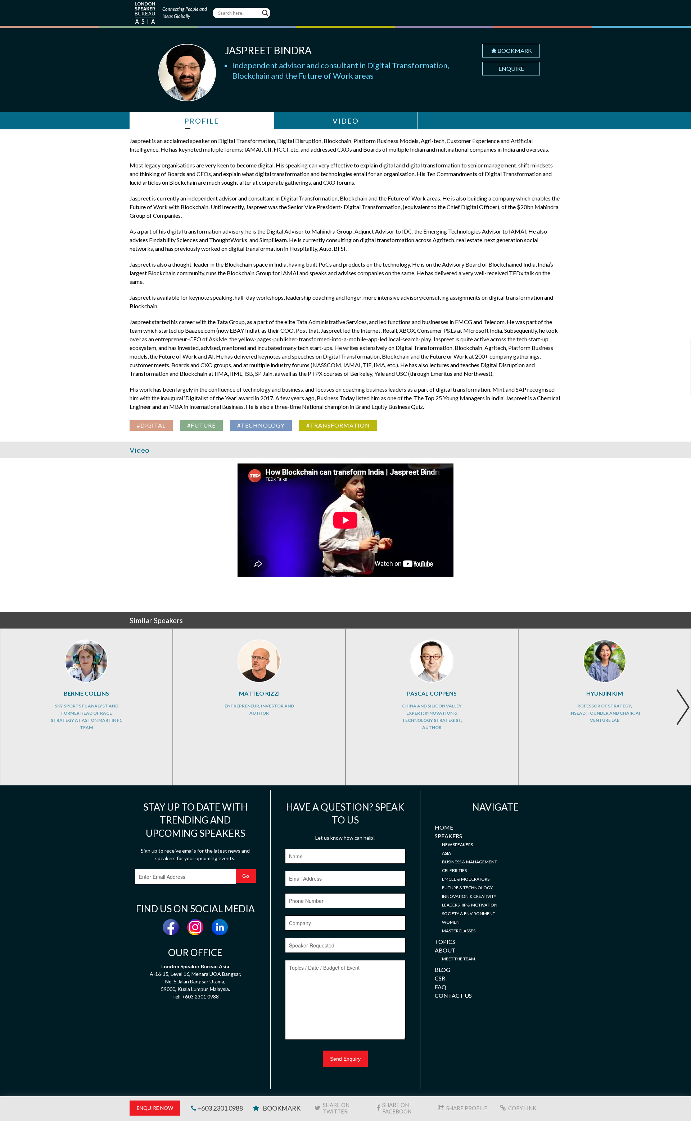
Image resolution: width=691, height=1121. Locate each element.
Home (444, 827)
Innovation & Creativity (469, 896)
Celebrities (454, 870)
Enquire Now (155, 1108)
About (445, 950)
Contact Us (453, 995)
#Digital (151, 425)
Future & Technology (467, 887)
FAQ (440, 986)
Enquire (511, 68)
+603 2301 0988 (219, 1108)
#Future (201, 425)
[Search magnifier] (265, 13)
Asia (446, 853)
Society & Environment (468, 913)
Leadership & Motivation (469, 905)
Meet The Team (458, 958)
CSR (440, 978)
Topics (445, 941)
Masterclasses (458, 930)
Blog (442, 969)
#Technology (261, 425)
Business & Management (469, 861)
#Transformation (338, 425)
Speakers (448, 835)
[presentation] (683, 707)
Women (451, 922)
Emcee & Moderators (465, 879)
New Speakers (457, 844)
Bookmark (514, 50)
